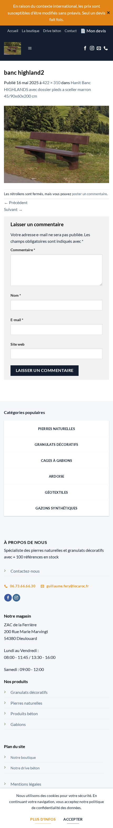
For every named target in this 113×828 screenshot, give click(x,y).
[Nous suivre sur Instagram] (92, 48)
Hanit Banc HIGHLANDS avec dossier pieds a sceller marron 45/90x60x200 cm (47, 89)
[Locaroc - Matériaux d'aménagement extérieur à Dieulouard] (12, 48)
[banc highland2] (56, 143)
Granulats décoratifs (29, 692)
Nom (16, 295)
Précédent (16, 202)
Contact (71, 31)
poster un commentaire (89, 194)
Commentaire (23, 250)
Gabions (18, 724)
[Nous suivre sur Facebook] (85, 48)
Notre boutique (23, 757)
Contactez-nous (25, 570)
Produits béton (24, 713)
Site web (17, 344)
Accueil (12, 31)
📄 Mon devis (93, 30)
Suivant (13, 209)
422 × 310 (51, 82)
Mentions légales (26, 783)
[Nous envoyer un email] (99, 48)
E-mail (17, 319)
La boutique (30, 31)
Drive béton (52, 31)
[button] (29, 48)
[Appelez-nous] (106, 48)
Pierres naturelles (26, 702)
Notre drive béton (25, 768)
